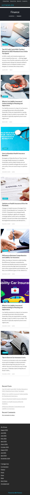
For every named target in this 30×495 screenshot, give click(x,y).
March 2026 (4, 444)
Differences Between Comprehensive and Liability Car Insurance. (14, 256)
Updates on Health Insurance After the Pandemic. (15, 204)
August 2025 (4, 450)
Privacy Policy (6, 1)
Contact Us (24, 1)
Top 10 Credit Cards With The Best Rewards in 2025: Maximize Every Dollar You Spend (15, 51)
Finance (5, 44)
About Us (19, 1)
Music (2, 472)
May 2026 (3, 438)
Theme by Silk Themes (15, 493)
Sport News (4, 481)
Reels (2, 478)
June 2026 (3, 435)
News (2, 475)
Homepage (11, 16)
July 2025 (3, 453)
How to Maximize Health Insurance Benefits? (13, 154)
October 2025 (5, 447)
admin (11, 69)
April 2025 (4, 455)
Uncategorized (5, 484)
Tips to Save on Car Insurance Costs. (14, 357)
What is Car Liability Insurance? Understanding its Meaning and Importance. (12, 103)
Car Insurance (4, 467)
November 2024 (5, 458)
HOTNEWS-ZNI (8, 5)
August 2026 (4, 430)
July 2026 (3, 433)
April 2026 (4, 441)
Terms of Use (13, 1)
